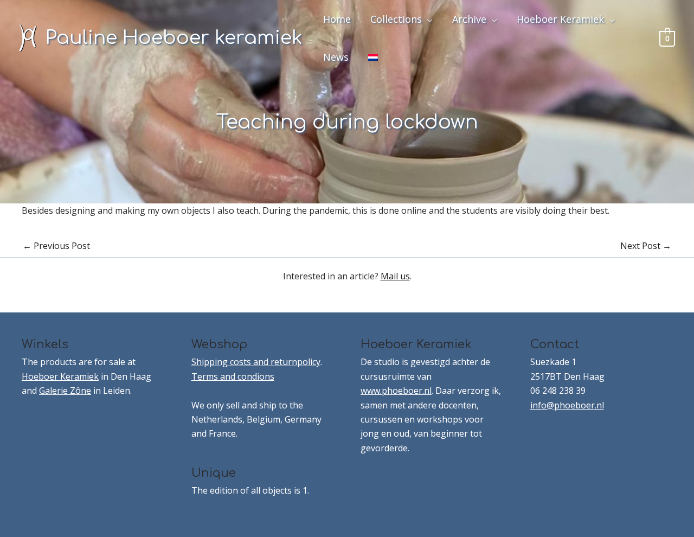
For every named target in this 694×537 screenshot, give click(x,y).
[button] (427, 19)
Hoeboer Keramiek (60, 376)
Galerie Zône (65, 391)
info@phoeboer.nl (567, 405)
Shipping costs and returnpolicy (255, 362)
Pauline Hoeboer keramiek (174, 37)
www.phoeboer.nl (396, 391)
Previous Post (56, 246)
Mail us (395, 276)
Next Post (645, 246)
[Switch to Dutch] (373, 57)
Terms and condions (232, 376)
